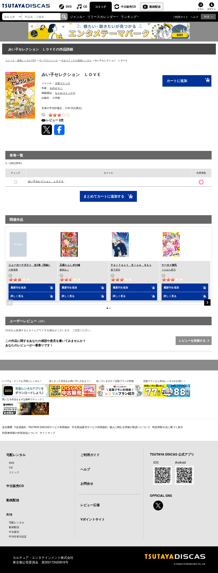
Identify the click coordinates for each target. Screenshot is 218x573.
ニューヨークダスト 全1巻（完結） (30, 265)
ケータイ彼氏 (169, 265)
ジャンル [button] (76, 16)
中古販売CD (128, 6)
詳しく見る (17, 296)
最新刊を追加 (18, 287)
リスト (201, 8)
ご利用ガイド (180, 17)
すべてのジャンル (48, 60)
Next (207, 302)
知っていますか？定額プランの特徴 (115, 380)
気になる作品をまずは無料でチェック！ (23, 399)
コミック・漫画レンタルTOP (20, 60)
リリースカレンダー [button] (101, 16)
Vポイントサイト (92, 519)
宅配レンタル (16, 522)
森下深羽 (115, 269)
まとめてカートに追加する (104, 196)
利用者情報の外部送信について (20, 432)
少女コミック (62, 83)
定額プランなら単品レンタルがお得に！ (164, 380)
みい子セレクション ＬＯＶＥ (46, 181)
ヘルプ (194, 17)
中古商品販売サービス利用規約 (90, 427)
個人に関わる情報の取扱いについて (129, 427)
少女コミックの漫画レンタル (76, 60)
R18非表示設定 (18, 536)
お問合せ (86, 483)
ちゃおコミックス (65, 93)
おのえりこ (56, 88)
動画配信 (155, 6)
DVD (69, 6)
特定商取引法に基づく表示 (167, 427)
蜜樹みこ (64, 269)
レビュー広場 (90, 505)
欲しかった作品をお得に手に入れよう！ (70, 380)
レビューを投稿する (193, 340)
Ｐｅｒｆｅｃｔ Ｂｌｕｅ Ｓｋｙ (131, 265)
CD (85, 6)
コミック (100, 6)
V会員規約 (20, 427)
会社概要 (7, 427)
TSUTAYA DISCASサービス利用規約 (49, 427)
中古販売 (14, 531)
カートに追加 (177, 81)
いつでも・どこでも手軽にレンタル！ (22, 380)
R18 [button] (206, 16)
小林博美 (13, 269)
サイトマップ (47, 432)
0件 (61, 120)
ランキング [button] (129, 16)
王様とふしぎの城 (70, 265)
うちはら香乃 (169, 269)
